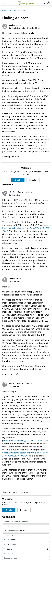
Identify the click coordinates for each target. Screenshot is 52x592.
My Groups (8, 553)
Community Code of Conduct (16, 521)
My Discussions (10, 544)
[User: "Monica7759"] (4, 26)
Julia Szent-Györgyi (16, 192)
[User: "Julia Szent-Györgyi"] (4, 193)
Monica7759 (13, 25)
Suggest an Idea (10, 558)
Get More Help (10, 535)
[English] (26, 3)
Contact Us (8, 526)
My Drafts (26, 549)
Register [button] (33, 180)
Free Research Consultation (15, 531)
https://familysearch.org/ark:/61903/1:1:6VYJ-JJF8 (25, 440)
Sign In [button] (18, 180)
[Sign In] (48, 3)
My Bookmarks (26, 540)
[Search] (44, 3)
